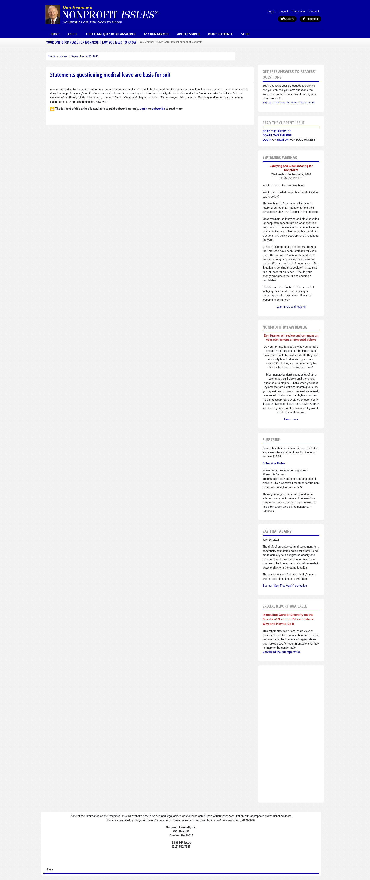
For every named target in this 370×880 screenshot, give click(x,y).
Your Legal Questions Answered (110, 34)
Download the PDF (277, 135)
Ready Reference (220, 34)
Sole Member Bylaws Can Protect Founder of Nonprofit (170, 42)
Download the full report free (281, 652)
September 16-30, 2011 (84, 56)
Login (267, 139)
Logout (284, 11)
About (72, 34)
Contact (314, 11)
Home (55, 34)
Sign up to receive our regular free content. (289, 102)
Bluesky (289, 18)
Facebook (312, 18)
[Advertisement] (291, 734)
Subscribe (298, 11)
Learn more (291, 419)
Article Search (188, 34)
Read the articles (277, 131)
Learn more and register (291, 306)
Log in (271, 11)
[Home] (113, 14)
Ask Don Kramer (156, 34)
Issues (63, 56)
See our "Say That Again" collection (285, 585)
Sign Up (283, 139)
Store (245, 34)
